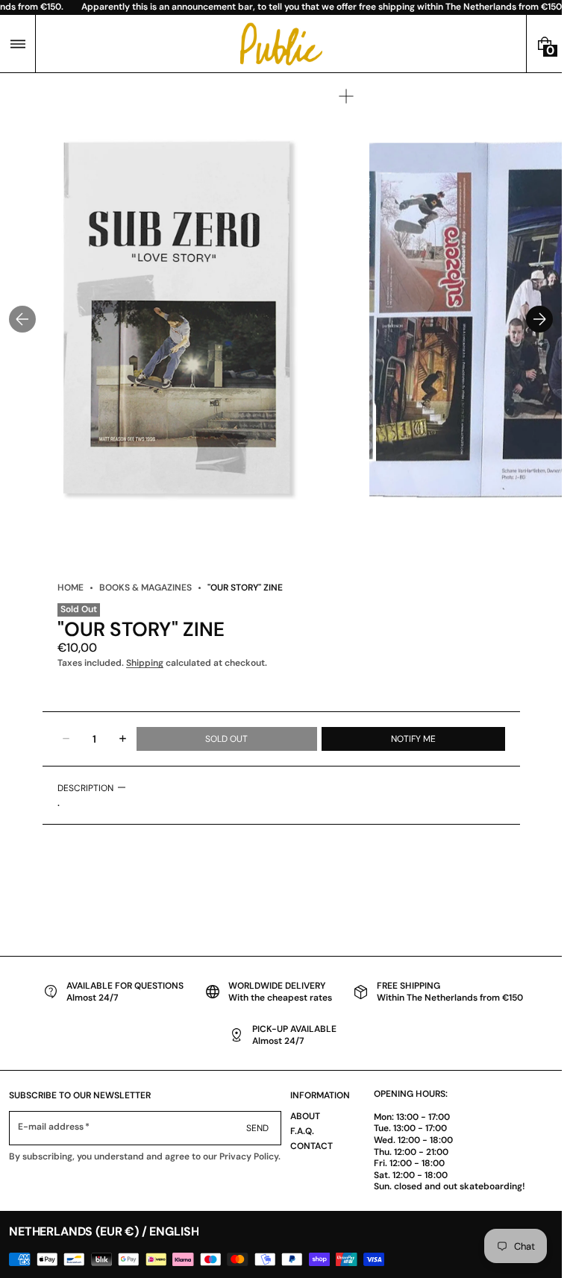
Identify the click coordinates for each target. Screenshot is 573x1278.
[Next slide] (539, 319)
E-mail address (51, 1127)
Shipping (144, 663)
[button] (17, 43)
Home (70, 588)
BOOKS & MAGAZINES (145, 588)
